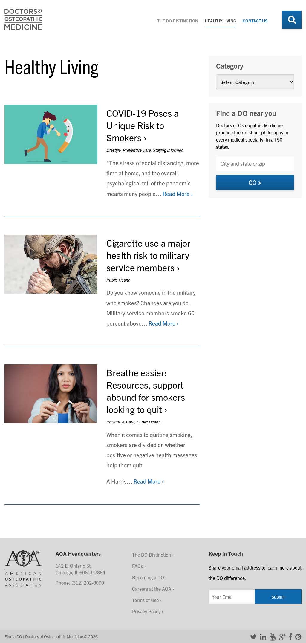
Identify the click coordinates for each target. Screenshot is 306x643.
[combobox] (255, 163)
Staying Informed (168, 150)
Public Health (118, 280)
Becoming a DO (148, 577)
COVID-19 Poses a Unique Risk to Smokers (142, 125)
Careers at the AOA (151, 589)
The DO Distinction (177, 20)
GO (253, 182)
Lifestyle (113, 150)
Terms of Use (145, 600)
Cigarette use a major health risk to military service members (148, 255)
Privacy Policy (146, 611)
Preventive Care (137, 150)
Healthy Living (220, 20)
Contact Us (255, 20)
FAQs (137, 566)
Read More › (178, 193)
